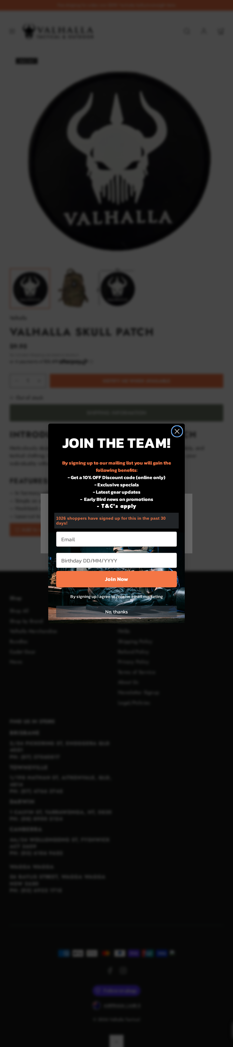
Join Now (116, 579)
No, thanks (116, 611)
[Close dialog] (177, 431)
